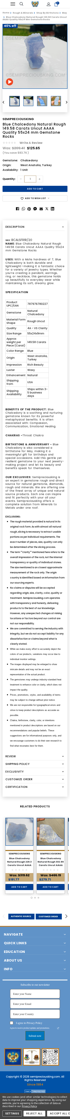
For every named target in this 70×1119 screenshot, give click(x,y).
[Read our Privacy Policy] (58, 1028)
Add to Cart (19, 886)
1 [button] (31, 898)
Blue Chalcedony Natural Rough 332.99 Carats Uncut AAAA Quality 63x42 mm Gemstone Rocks (51, 865)
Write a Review (31, 143)
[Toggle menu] (13, 4)
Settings (12, 1113)
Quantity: (9, 179)
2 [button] (35, 898)
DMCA (28, 1092)
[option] (35, 56)
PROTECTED (39, 1092)
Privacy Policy (29, 1106)
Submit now (35, 1035)
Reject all (34, 1113)
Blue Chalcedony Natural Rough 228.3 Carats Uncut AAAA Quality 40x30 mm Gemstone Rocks (19, 865)
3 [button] (38, 898)
